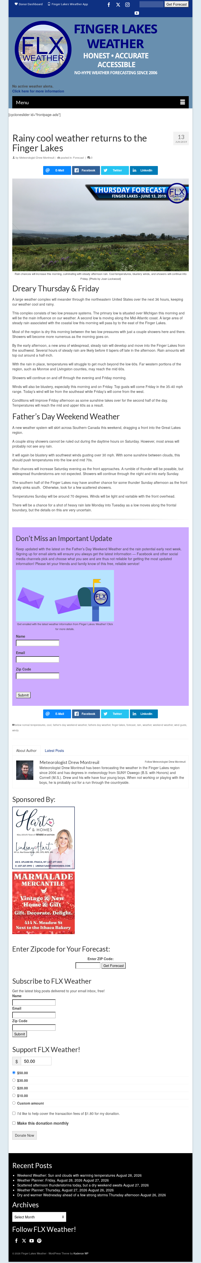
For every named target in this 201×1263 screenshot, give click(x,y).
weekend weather (163, 725)
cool (49, 725)
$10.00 (22, 1095)
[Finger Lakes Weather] (100, 49)
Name (20, 636)
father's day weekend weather (70, 725)
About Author (26, 750)
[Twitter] (118, 4)
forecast (131, 725)
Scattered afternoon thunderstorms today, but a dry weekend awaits (69, 1185)
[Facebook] (108, 4)
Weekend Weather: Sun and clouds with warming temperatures (66, 1175)
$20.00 (22, 1087)
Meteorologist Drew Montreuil (36, 157)
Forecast (78, 157)
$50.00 (22, 1072)
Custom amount (30, 1103)
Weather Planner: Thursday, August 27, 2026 (52, 1189)
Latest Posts (54, 750)
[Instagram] (127, 4)
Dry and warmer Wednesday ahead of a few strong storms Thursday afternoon (78, 1194)
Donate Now (24, 1135)
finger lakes (118, 725)
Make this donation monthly (43, 1123)
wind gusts (180, 725)
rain (139, 725)
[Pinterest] (39, 1240)
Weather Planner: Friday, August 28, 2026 (49, 1180)
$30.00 (22, 1080)
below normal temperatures (30, 725)
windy (15, 730)
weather (147, 725)
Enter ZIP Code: (101, 958)
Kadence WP (81, 1253)
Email (20, 652)
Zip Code (23, 669)
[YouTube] (136, 12)
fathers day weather (99, 725)
